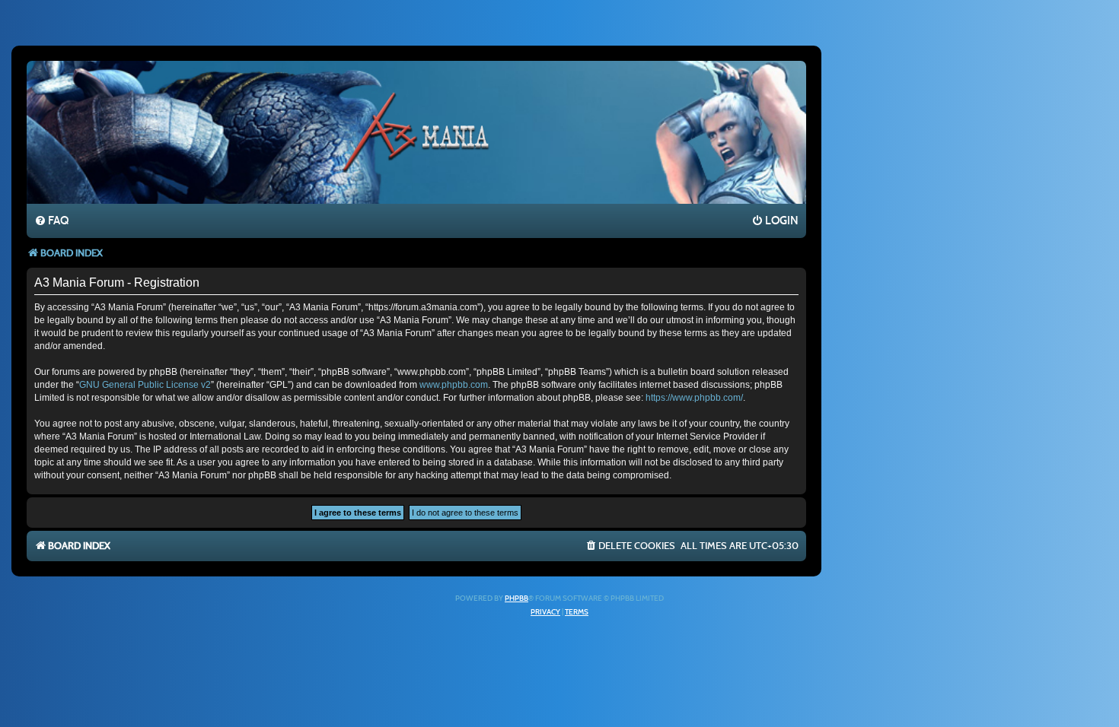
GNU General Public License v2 (145, 384)
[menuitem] (51, 221)
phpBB (516, 598)
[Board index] (416, 131)
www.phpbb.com (453, 384)
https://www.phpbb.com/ (694, 397)
